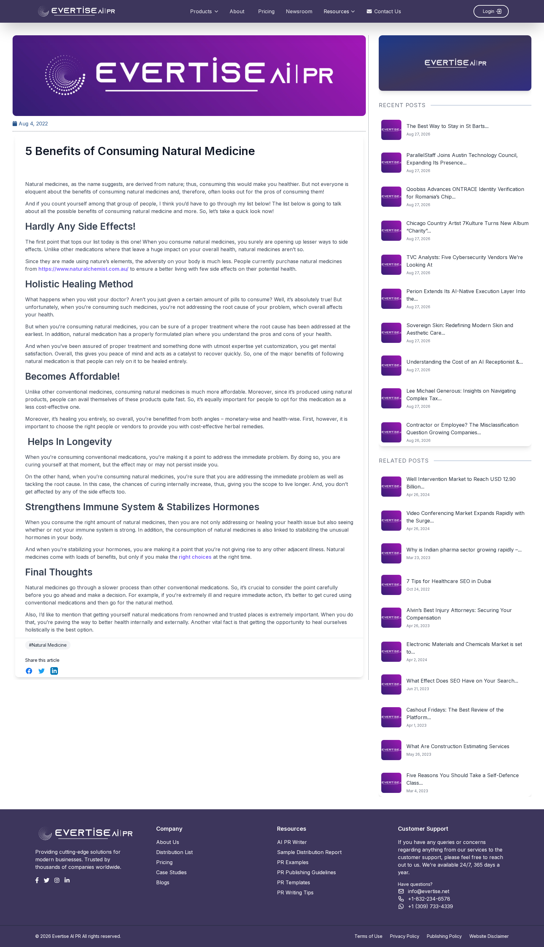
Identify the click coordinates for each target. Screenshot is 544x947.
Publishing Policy (444, 936)
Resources (336, 11)
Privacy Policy (404, 936)
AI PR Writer (292, 842)
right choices (195, 557)
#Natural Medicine (48, 645)
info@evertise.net (428, 891)
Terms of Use (368, 936)
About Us (167, 842)
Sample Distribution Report (309, 852)
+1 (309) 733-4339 (430, 906)
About (237, 11)
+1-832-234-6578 (429, 899)
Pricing (266, 11)
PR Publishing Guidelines (306, 872)
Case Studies (171, 872)
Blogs (162, 882)
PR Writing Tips (295, 892)
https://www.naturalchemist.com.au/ (83, 269)
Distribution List (174, 852)
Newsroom (299, 11)
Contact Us (387, 11)
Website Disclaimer (489, 936)
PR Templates (293, 882)
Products (201, 11)
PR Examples (293, 862)
